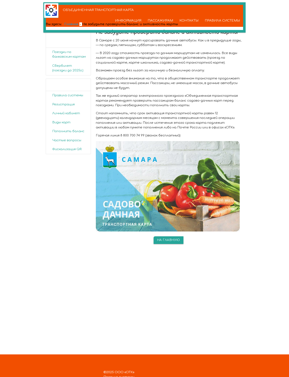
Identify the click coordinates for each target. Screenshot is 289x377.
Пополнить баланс (68, 131)
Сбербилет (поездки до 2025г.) (67, 68)
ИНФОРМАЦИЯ (128, 20)
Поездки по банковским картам (69, 54)
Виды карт (61, 122)
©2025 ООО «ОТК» (118, 372)
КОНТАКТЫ (188, 20)
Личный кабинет (66, 113)
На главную (168, 240)
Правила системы (67, 95)
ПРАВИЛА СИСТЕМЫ (222, 20)
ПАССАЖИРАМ (160, 20)
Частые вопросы (66, 140)
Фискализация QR (67, 149)
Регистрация (63, 104)
